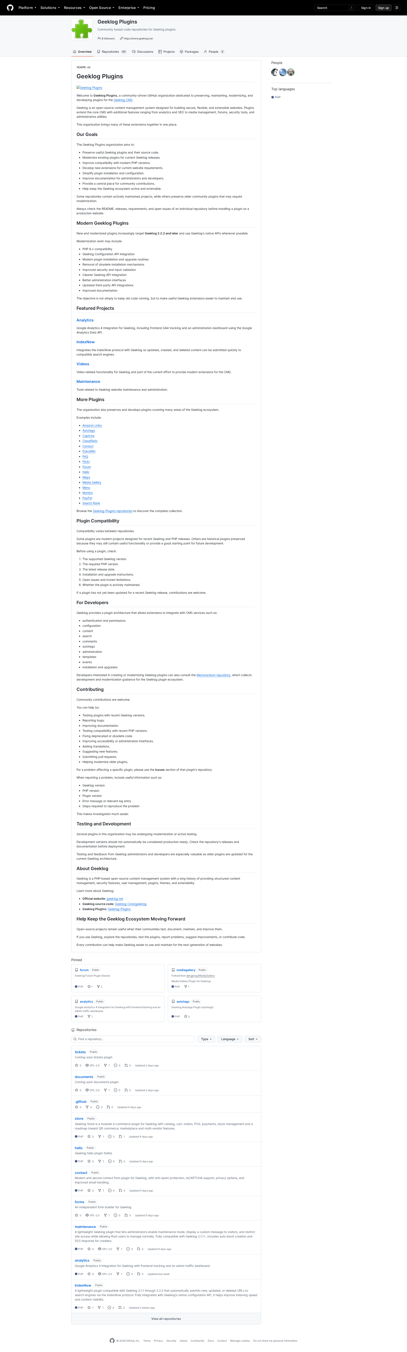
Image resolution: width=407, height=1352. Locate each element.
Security (171, 1340)
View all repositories (166, 1318)
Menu (86, 487)
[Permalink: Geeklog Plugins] (74, 76)
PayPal (87, 498)
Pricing (149, 8)
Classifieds (89, 441)
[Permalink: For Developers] (74, 602)
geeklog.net (115, 898)
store (79, 1118)
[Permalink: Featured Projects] (74, 308)
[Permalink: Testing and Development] (74, 824)
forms (79, 1202)
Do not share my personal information (275, 1340)
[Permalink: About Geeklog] (74, 868)
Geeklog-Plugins (119, 909)
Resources (73, 8)
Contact (87, 446)
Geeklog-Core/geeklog (130, 904)
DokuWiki (88, 451)
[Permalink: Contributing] (74, 689)
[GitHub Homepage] (112, 1341)
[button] (206, 1039)
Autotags (88, 430)
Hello (85, 472)
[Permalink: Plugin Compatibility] (74, 521)
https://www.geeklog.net (138, 38)
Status (183, 1340)
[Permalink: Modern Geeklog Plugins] (74, 223)
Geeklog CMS (123, 100)
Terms (147, 1340)
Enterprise (127, 8)
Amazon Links (92, 425)
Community (197, 1340)
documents (84, 1077)
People (216, 51)
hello (79, 1148)
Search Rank (91, 503)
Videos (83, 364)
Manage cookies (240, 1340)
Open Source (100, 8)
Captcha (88, 435)
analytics (82, 1260)
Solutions (48, 8)
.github (80, 1101)
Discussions (145, 51)
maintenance (85, 1227)
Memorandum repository (213, 675)
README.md (83, 67)
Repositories (113, 51)
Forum (86, 467)
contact (81, 1173)
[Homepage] (10, 7)
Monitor (87, 492)
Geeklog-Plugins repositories (112, 511)
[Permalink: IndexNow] (74, 342)
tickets (80, 1052)
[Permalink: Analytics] (74, 320)
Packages (192, 51)
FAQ (85, 456)
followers (108, 38)
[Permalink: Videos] (74, 364)
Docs (211, 1340)
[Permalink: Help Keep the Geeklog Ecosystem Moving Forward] (74, 919)
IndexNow (86, 342)
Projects (169, 51)
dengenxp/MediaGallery (200, 975)
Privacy (158, 1340)
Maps (86, 477)
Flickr (86, 461)
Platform (26, 8)
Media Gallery (91, 482)
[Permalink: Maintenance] (74, 382)
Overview (85, 51)
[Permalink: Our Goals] (74, 134)
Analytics (85, 320)
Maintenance (88, 381)
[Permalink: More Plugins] (74, 399)
